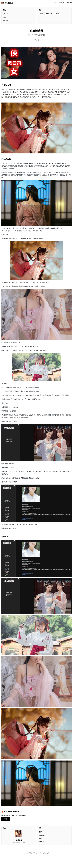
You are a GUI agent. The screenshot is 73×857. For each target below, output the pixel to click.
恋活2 (40, 832)
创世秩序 (41, 841)
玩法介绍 (53, 3)
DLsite (40, 838)
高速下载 (69, 3)
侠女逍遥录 (9, 3)
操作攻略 (61, 3)
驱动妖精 (41, 835)
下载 (5, 819)
